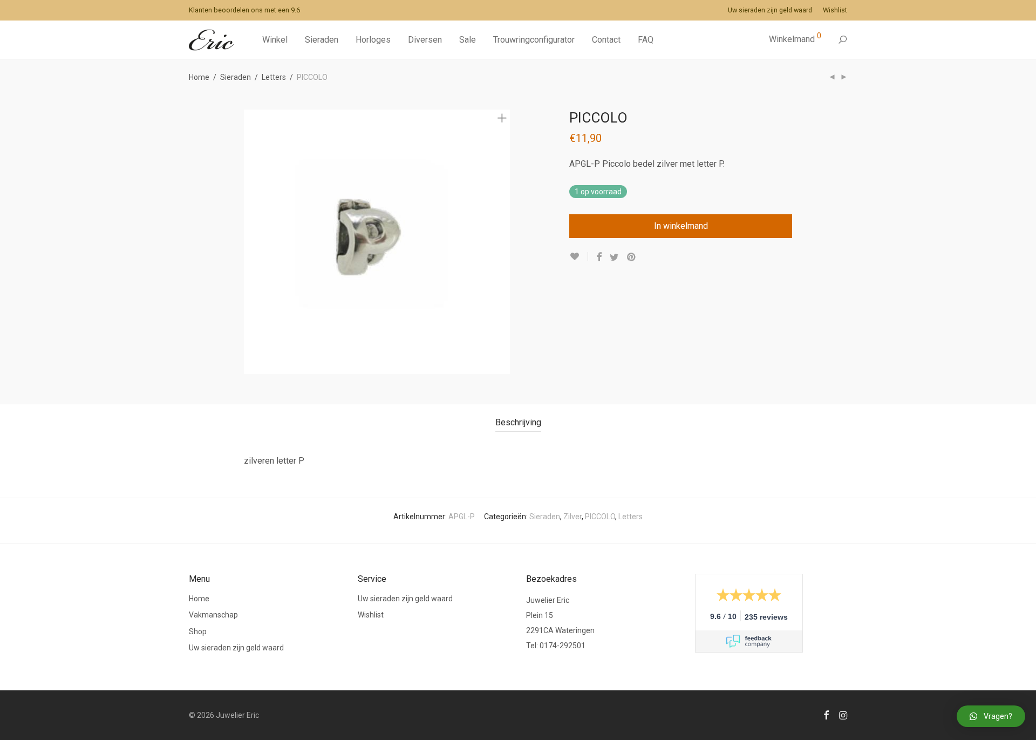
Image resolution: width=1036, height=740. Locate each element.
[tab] (518, 423)
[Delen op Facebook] (599, 257)
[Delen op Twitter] (614, 257)
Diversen (425, 40)
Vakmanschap (213, 614)
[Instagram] (843, 714)
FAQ (645, 40)
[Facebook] (826, 714)
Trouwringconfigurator (534, 40)
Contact (606, 40)
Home (199, 77)
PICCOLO (600, 516)
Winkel (275, 40)
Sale (467, 40)
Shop (198, 631)
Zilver (572, 516)
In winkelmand (681, 226)
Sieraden (321, 40)
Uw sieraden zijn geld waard (770, 10)
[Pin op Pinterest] (632, 257)
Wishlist (835, 10)
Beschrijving (518, 422)
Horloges (373, 40)
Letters (274, 77)
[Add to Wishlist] (578, 256)
